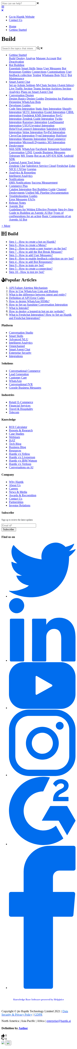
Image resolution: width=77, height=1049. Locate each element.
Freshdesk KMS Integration (38, 115)
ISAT (12, 440)
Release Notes (17, 202)
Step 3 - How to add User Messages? (31, 255)
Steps (39, 68)
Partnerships (16, 502)
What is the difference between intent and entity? (37, 294)
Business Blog (17, 447)
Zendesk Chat (17, 165)
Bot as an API (42, 155)
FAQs (31, 199)
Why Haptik (16, 481)
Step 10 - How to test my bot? (26, 272)
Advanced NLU (18, 339)
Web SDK (15, 149)
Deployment (16, 145)
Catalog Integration (20, 189)
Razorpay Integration (34, 122)
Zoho (72, 165)
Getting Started (18, 29)
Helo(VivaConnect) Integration (27, 128)
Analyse (30, 58)
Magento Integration (34, 139)
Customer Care (18, 377)
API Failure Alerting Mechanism (28, 287)
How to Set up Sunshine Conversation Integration (38, 304)
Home (12, 26)
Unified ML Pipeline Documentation (47, 192)
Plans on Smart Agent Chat (37, 91)
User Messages (52, 68)
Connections (39, 71)
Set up (12, 85)
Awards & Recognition (22, 495)
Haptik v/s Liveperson (22, 457)
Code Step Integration (22, 108)
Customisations (56, 71)
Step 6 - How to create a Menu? (28, 245)
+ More (5, 225)
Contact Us (15, 20)
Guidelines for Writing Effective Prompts (33, 209)
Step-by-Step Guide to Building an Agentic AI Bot (41, 211)
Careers (13, 488)
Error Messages (18, 199)
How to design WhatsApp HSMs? (29, 301)
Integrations (16, 356)
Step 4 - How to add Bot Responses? (31, 261)
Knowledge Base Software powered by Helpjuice (38, 999)
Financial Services (19, 405)
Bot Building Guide (44, 189)
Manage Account (46, 58)
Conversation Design (21, 95)
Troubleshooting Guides (23, 196)
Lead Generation (19, 374)
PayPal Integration (54, 132)
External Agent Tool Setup (24, 162)
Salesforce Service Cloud (41, 165)
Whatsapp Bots (51, 75)
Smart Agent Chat (19, 81)
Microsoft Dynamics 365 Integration (43, 142)
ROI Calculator (18, 427)
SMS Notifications (20, 182)
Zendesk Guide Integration (38, 118)
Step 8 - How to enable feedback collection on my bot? (41, 258)
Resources (15, 450)
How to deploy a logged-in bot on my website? (36, 311)
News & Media (18, 492)
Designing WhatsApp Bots (25, 102)
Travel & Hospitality (21, 408)
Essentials (15, 68)
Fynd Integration (45, 135)
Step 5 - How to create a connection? (31, 268)
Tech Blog (15, 443)
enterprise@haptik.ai (59, 1021)
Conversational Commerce (24, 370)
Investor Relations (19, 505)
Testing (37, 75)
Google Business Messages (49, 152)
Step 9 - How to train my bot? (26, 265)
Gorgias (31, 169)
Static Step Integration (48, 108)
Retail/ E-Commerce (21, 402)
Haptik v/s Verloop (20, 464)
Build (12, 58)
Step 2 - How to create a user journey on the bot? (38, 248)
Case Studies (16, 433)
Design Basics (17, 98)
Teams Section (41, 88)
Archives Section (61, 88)
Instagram (53, 149)
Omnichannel (17, 346)
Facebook (41, 149)
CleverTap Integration (22, 135)
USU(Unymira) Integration (38, 125)
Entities (26, 71)
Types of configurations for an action (36, 214)
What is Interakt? (19, 308)
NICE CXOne (17, 169)
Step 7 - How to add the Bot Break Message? (35, 251)
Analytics (14, 91)
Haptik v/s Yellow (19, 453)
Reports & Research (21, 430)
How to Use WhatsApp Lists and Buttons (33, 291)
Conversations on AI (21, 467)
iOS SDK (57, 155)
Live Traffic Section (21, 88)
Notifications (16, 179)
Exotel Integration (54, 112)
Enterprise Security (20, 352)
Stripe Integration (32, 132)
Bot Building (16, 65)
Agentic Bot (16, 206)
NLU (64, 75)
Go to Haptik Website (22, 16)
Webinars (14, 437)
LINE (28, 152)
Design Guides (35, 98)
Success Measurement (45, 182)
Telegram (14, 155)
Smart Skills (28, 68)
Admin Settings (26, 85)
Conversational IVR (21, 384)
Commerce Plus (18, 186)
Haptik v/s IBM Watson (23, 460)
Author (23, 1028)
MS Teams (27, 155)
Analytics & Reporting (22, 172)
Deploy (20, 58)
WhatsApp (28, 149)
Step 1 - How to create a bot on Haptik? (32, 241)
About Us (15, 485)
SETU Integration (33, 112)
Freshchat (62, 165)
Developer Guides (19, 105)
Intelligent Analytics (21, 175)
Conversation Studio (21, 332)
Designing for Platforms (59, 98)
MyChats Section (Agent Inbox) (55, 85)
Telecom (14, 412)
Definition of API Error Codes (27, 297)
